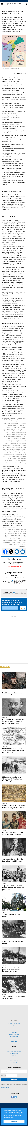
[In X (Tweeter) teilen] (11, 551)
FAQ (14, 1057)
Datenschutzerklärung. (5, 1087)
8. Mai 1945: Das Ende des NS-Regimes (12, 942)
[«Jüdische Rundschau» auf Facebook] (12, 1097)
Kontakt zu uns (14, 1062)
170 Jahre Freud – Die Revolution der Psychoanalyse (14, 997)
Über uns (14, 1048)
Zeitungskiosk (14, 1)
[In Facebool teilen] (5, 551)
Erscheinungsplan (14, 1060)
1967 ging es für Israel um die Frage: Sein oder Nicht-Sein (12, 860)
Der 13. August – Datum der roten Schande (12, 694)
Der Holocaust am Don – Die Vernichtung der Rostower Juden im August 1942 (14, 750)
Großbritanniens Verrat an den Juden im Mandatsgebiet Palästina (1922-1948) (13, 970)
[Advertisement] (14, 629)
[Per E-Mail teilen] (22, 551)
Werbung (14, 1055)
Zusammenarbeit (14, 1053)
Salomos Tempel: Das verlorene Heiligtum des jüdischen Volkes (13, 807)
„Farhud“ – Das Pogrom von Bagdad (12, 915)
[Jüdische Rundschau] (14, 4)
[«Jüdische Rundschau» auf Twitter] (15, 1097)
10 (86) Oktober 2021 (15, 8)
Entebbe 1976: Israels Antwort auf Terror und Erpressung (12, 833)
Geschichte (4, 8)
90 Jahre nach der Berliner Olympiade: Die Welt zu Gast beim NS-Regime (12, 779)
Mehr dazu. (11, 1117)
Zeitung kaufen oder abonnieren (14, 1051)
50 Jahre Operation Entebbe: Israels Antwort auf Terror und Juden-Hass (13, 888)
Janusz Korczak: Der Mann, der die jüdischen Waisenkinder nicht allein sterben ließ (13, 722)
